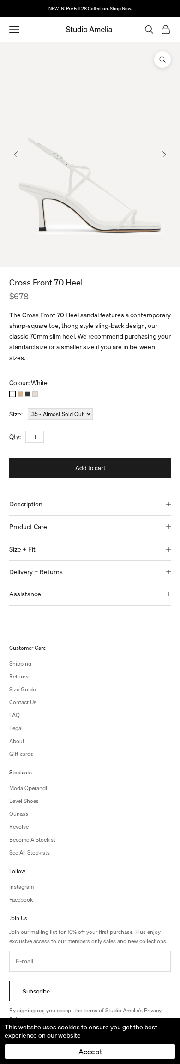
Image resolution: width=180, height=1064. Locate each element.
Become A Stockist (32, 839)
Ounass (18, 813)
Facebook (21, 899)
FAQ (14, 715)
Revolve (19, 826)
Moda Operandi (28, 788)
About (16, 740)
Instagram (21, 886)
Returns (19, 676)
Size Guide (22, 689)
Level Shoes (24, 800)
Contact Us (22, 702)
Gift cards (21, 753)
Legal (16, 728)
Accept (90, 1051)
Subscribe (36, 991)
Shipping (20, 663)
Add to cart (90, 467)
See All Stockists (29, 852)
